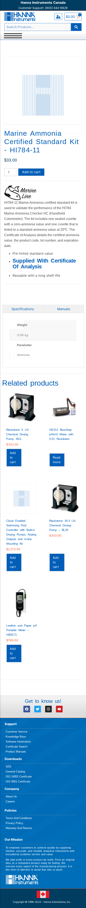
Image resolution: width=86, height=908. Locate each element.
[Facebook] (26, 709)
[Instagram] (48, 709)
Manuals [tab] (63, 309)
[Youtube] (59, 709)
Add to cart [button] (13, 457)
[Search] (76, 27)
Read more (57, 459)
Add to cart (31, 172)
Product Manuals (16, 751)
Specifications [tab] (22, 309)
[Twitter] (37, 709)
